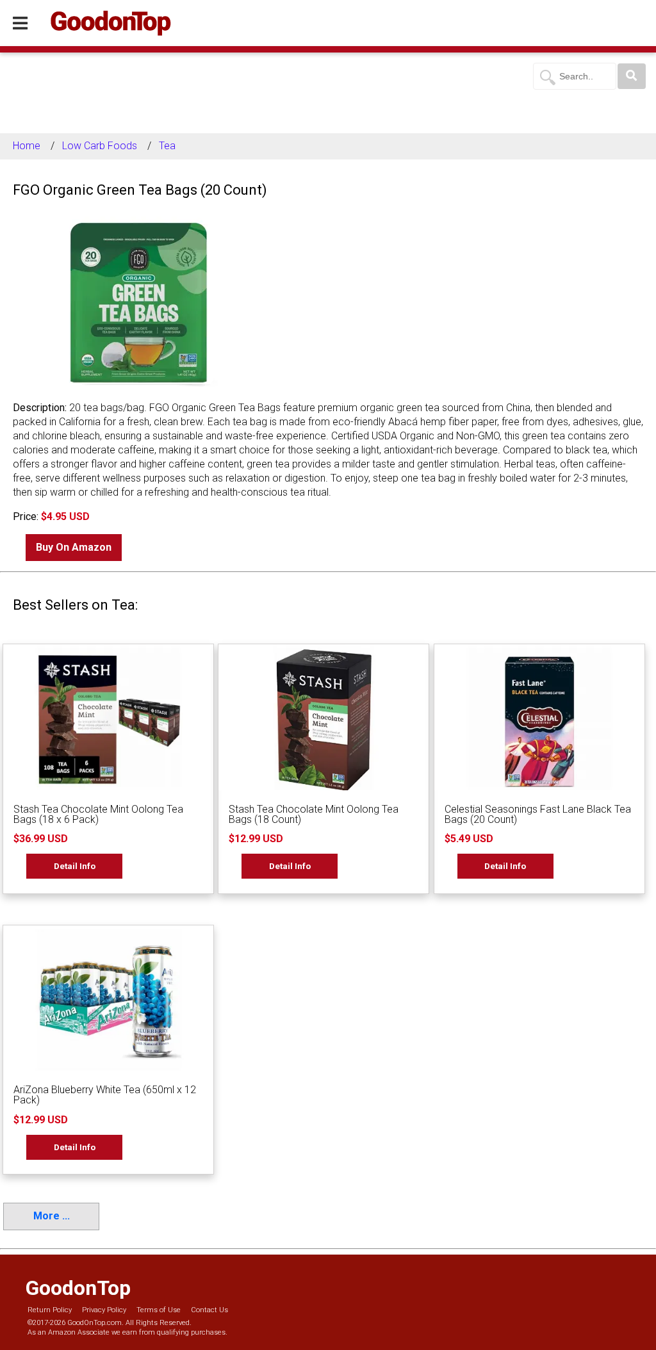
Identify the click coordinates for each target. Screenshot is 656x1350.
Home (26, 146)
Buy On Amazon (73, 547)
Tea (167, 146)
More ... (51, 1216)
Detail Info (74, 866)
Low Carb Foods (99, 146)
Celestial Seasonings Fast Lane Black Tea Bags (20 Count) (538, 814)
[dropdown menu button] (20, 23)
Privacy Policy (104, 1310)
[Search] (632, 76)
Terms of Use (158, 1310)
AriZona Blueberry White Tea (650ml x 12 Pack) (104, 1095)
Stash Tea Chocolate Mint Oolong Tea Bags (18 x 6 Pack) (98, 814)
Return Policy (50, 1310)
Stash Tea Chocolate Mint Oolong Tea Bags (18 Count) (313, 814)
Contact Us (209, 1310)
